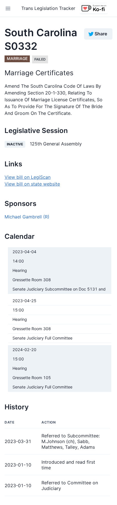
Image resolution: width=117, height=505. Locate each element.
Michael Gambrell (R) (27, 217)
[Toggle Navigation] (8, 8)
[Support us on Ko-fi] (94, 8)
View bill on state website (32, 184)
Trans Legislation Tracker (48, 8)
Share (101, 33)
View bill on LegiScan (28, 177)
